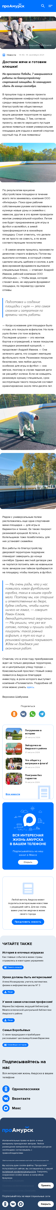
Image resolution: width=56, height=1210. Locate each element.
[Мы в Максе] (21, 1204)
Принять (46, 1185)
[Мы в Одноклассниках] (5, 1204)
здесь (30, 687)
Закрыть (46, 1204)
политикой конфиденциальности (19, 1171)
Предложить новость (28, 921)
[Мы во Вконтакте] (13, 1204)
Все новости (13, 794)
